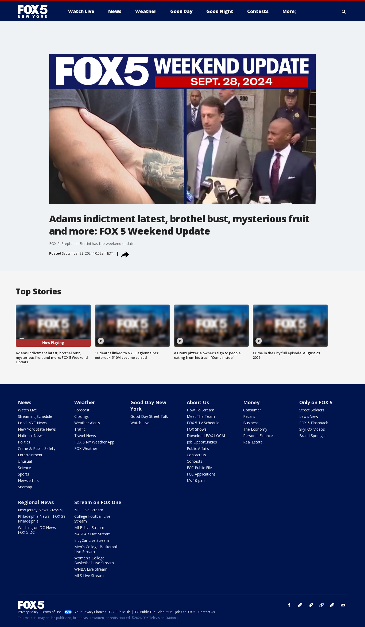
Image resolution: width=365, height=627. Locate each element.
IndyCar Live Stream (91, 540)
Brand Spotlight (312, 435)
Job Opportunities (202, 442)
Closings (81, 416)
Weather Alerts (87, 422)
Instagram (300, 605)
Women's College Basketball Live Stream (94, 560)
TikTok (310, 605)
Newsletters (28, 480)
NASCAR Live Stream (92, 533)
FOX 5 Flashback (313, 422)
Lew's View (308, 416)
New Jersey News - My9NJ (40, 509)
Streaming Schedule (35, 416)
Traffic (80, 429)
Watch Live (27, 409)
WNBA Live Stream (90, 569)
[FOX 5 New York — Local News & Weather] (35, 11)
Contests (194, 461)
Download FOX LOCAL (206, 435)
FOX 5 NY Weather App (94, 442)
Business (251, 422)
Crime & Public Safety (36, 448)
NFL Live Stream (88, 509)
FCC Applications (201, 474)
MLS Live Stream (89, 575)
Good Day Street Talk (149, 416)
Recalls (249, 416)
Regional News (36, 502)
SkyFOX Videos (312, 429)
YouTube (321, 605)
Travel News (85, 435)
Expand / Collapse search (344, 11)
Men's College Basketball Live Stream (96, 549)
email (343, 605)
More (288, 11)
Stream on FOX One (97, 502)
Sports (23, 474)
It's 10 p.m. (196, 480)
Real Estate (253, 442)
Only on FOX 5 (315, 402)
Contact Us (196, 454)
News (24, 402)
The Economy (255, 429)
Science (24, 467)
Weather (84, 402)
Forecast (82, 409)
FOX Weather (85, 448)
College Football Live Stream (92, 519)
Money (251, 402)
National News (31, 435)
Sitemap (25, 486)
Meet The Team (201, 416)
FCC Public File (199, 467)
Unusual (25, 461)
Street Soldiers (311, 409)
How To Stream (200, 409)
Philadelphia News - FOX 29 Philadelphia (41, 519)
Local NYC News (32, 422)
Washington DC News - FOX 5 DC (38, 530)
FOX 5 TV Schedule (203, 422)
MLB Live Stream (89, 527)
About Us (198, 402)
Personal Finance (258, 435)
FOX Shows (197, 429)
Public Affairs (198, 448)
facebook (289, 605)
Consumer (252, 409)
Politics (24, 442)
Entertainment (30, 454)
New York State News (37, 429)
